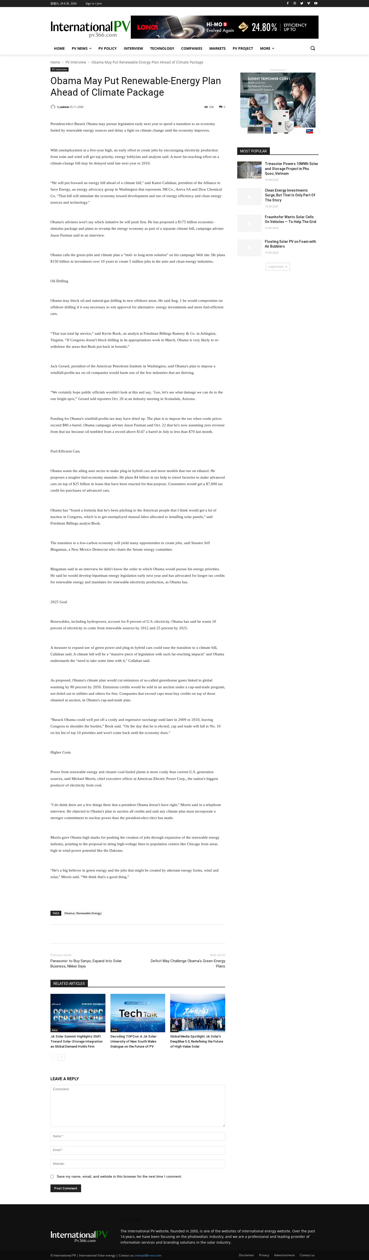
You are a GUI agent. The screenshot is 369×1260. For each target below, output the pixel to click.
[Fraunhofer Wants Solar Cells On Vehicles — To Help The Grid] (249, 223)
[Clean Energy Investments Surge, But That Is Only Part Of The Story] (249, 196)
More (265, 48)
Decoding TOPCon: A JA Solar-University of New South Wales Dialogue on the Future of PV (133, 1041)
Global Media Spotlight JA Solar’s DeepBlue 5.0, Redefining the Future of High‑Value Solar (196, 1041)
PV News (80, 48)
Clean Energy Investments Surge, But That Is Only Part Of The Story (290, 195)
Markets (217, 48)
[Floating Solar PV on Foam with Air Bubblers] (249, 247)
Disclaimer (246, 1255)
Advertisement (284, 1255)
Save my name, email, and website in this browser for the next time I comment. (119, 1176)
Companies (191, 48)
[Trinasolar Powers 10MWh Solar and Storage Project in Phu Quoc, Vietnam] (249, 170)
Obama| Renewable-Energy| (83, 913)
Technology (162, 48)
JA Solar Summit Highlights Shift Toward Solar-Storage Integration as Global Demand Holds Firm (76, 1041)
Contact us (307, 1255)
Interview (133, 48)
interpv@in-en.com (148, 1255)
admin (64, 107)
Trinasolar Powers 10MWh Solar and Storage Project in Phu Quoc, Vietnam (291, 169)
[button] (312, 48)
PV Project (243, 48)
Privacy (264, 1255)
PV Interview (76, 62)
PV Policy (107, 48)
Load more (276, 266)
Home (59, 48)
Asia (54, 1030)
